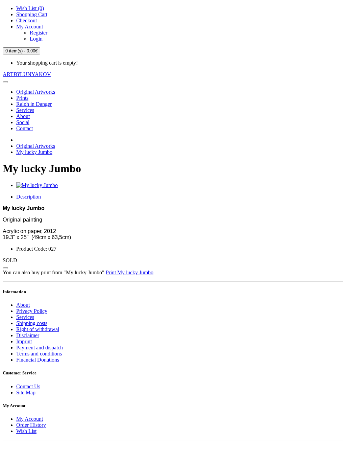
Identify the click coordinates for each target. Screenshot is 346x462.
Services (25, 110)
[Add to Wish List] (5, 268)
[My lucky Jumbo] (37, 185)
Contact (24, 128)
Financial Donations (37, 360)
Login (36, 39)
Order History (31, 425)
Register (38, 33)
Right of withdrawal (37, 329)
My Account (29, 419)
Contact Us (28, 386)
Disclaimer (27, 335)
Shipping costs (31, 323)
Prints (22, 98)
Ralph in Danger (34, 104)
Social (22, 122)
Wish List (26, 431)
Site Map (25, 392)
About (23, 116)
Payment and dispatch (39, 347)
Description (28, 197)
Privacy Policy (31, 311)
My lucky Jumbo (34, 152)
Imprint (24, 341)
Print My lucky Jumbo (129, 272)
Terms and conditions (39, 353)
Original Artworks (35, 92)
